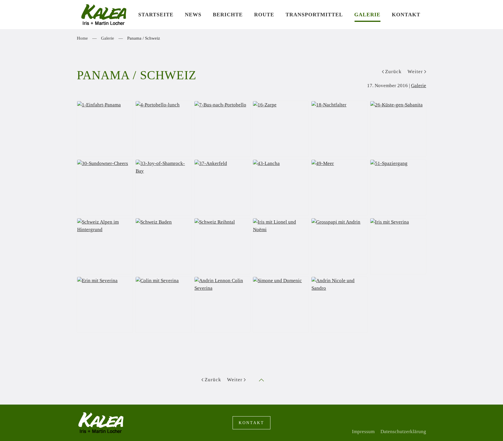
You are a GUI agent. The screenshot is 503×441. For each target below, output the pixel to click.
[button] (261, 380)
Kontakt (406, 14)
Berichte (228, 14)
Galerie (367, 14)
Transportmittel (314, 14)
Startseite (155, 14)
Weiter (415, 71)
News (193, 14)
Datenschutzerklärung (403, 431)
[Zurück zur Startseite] (104, 14)
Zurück (393, 71)
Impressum (363, 431)
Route (264, 14)
